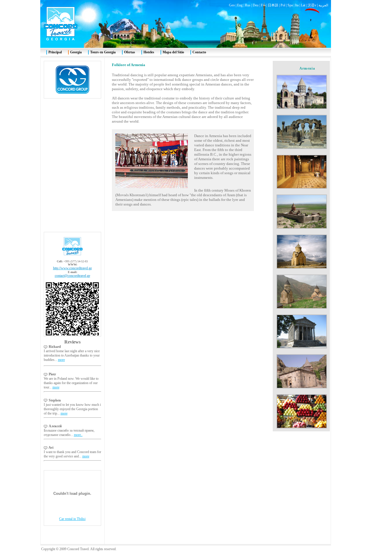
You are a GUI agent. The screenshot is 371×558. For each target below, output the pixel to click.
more (61, 360)
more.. (78, 435)
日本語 (273, 5)
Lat (303, 5)
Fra (263, 5)
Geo (232, 5)
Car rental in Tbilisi (72, 519)
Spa (290, 5)
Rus (247, 5)
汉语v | (313, 5)
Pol (283, 5)
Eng (240, 5)
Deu (256, 5)
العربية (323, 5)
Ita (297, 5)
